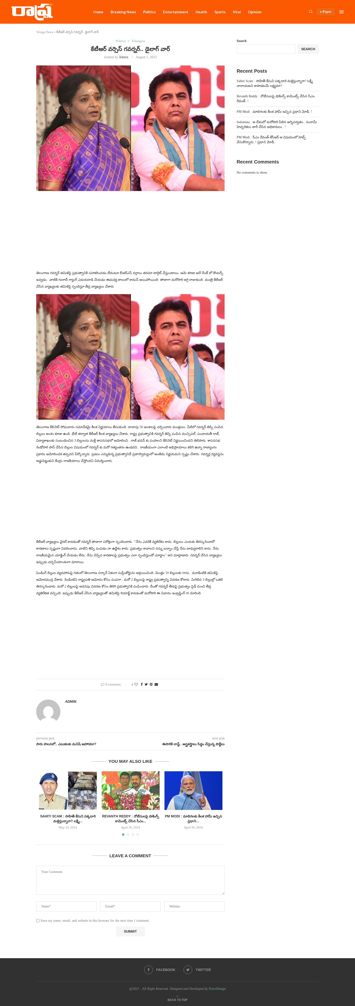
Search (242, 41)
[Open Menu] (341, 12)
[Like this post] (136, 685)
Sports (220, 12)
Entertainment (175, 12)
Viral (237, 12)
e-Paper (325, 12)
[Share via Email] (156, 685)
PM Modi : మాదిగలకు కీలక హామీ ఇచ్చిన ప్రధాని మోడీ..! (274, 111)
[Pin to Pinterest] (151, 685)
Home (98, 12)
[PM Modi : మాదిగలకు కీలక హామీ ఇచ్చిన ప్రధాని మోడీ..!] (193, 790)
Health (201, 12)
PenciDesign (217, 989)
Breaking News (123, 12)
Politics (149, 12)
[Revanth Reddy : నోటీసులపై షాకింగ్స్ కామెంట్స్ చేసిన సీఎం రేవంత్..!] (131, 790)
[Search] (310, 12)
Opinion (255, 12)
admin (123, 57)
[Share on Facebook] (142, 685)
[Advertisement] (130, 233)
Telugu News (44, 32)
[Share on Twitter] (146, 685)
